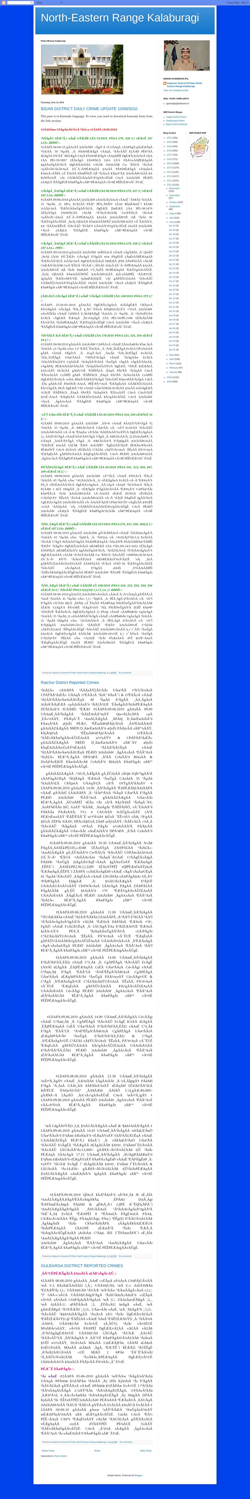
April (171, 359)
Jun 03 (172, 341)
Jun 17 (172, 281)
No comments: (125, 673)
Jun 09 (172, 315)
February (174, 367)
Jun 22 (172, 260)
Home (97, 1451)
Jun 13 (172, 298)
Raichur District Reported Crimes (70, 682)
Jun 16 (172, 285)
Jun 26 (172, 243)
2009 (169, 377)
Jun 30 (172, 225)
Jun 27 (172, 238)
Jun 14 (172, 294)
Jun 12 (172, 302)
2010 (169, 185)
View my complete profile (175, 90)
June (172, 222)
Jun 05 (172, 332)
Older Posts (146, 1451)
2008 (169, 381)
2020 (169, 142)
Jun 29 (172, 230)
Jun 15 (172, 290)
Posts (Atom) (60, 1456)
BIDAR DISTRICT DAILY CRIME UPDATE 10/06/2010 (89, 108)
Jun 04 (172, 337)
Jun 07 (172, 324)
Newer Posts (48, 1451)
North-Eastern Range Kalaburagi (120, 18)
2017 (169, 155)
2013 (169, 172)
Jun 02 (172, 345)
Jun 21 (172, 264)
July (171, 218)
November (174, 195)
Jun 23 (172, 255)
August (173, 213)
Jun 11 (172, 307)
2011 (169, 180)
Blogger (138, 1475)
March (172, 363)
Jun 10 (172, 311)
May (171, 355)
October (173, 202)
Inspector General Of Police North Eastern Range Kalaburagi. (184, 85)
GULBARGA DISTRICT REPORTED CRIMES (82, 1265)
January (173, 372)
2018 (169, 150)
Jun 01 (172, 349)
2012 (169, 176)
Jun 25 (172, 247)
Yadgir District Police (176, 117)
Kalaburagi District (175, 120)
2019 (169, 146)
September (174, 206)
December (174, 188)
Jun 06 (172, 328)
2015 (169, 163)
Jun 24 (172, 251)
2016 (169, 159)
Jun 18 (172, 277)
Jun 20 (172, 268)
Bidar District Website (176, 124)
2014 (169, 167)
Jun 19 (172, 273)
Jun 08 (172, 319)
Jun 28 (172, 234)
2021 (169, 138)
